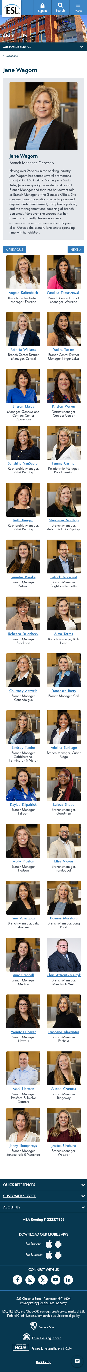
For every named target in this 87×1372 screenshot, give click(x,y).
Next (78, 161)
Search (60, 11)
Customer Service (19, 1196)
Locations (12, 56)
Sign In (42, 11)
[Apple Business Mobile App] (50, 1255)
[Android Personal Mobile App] (59, 1244)
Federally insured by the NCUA (52, 1349)
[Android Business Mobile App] (59, 1255)
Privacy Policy (29, 1303)
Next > (76, 250)
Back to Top (43, 1362)
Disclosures (46, 1303)
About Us (11, 1207)
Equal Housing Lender (46, 1338)
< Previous (14, 250)
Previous (8, 161)
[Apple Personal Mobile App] (50, 1244)
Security (61, 1303)
